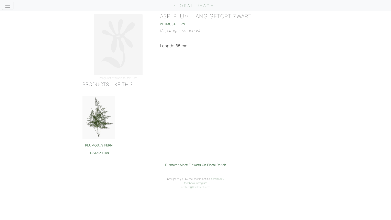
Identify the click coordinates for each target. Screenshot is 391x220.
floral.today (217, 178)
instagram (201, 183)
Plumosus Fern (99, 145)
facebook (189, 183)
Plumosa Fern (172, 24)
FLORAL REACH (193, 5)
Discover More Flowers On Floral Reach (195, 165)
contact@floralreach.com (195, 187)
